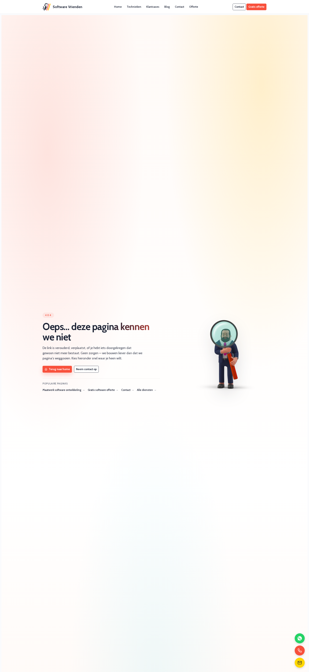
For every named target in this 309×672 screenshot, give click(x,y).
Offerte (193, 6)
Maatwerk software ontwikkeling (62, 390)
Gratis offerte (256, 6)
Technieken (134, 6)
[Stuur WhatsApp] (300, 638)
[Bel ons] (300, 650)
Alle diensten (145, 390)
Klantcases (152, 6)
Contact (179, 6)
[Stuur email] (300, 663)
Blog (167, 6)
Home (118, 6)
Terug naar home (59, 369)
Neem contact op (86, 369)
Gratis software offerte (101, 390)
